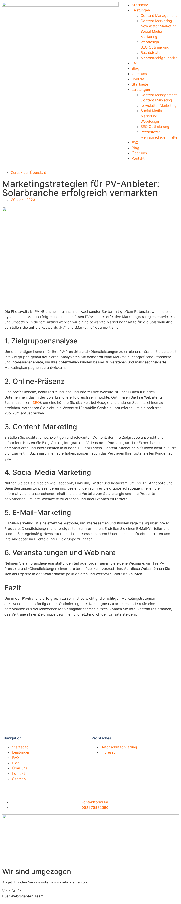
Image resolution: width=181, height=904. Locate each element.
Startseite (140, 5)
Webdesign (150, 42)
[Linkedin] (7, 788)
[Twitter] (19, 788)
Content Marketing (156, 21)
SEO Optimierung (155, 47)
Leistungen (141, 10)
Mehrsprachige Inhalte (159, 58)
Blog (135, 68)
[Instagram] (32, 788)
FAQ (135, 63)
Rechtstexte (150, 52)
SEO (36, 402)
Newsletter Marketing (159, 26)
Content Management (159, 15)
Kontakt (138, 79)
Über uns (139, 73)
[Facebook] (44, 788)
